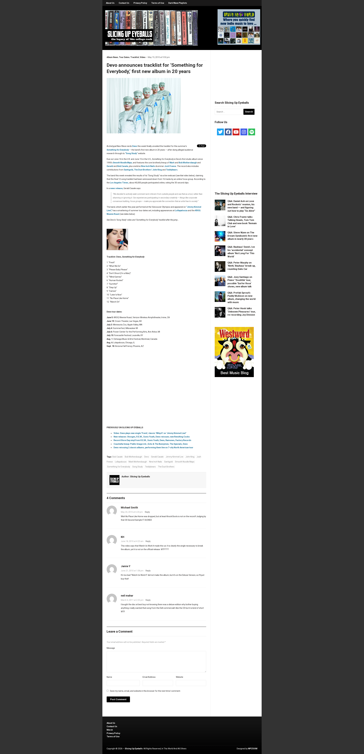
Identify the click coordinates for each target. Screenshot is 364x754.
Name (109, 677)
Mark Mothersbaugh (138, 462)
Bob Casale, (123, 166)
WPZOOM (252, 748)
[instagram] (243, 132)
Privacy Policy (140, 3)
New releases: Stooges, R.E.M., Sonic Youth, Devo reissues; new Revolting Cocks (152, 437)
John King (190, 457)
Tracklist (134, 57)
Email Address (149, 677)
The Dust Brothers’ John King (148, 170)
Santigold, (129, 170)
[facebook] (228, 132)
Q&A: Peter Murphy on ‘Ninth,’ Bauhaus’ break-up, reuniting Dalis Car (242, 265)
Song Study (137, 467)
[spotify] (251, 132)
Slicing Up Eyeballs (140, 476)
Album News (112, 57)
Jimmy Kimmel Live (174, 457)
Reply (147, 512)
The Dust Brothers (166, 467)
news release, (116, 188)
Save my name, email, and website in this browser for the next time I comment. (145, 691)
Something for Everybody (118, 150)
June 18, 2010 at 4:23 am (132, 541)
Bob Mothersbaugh (188, 162)
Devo (146, 457)
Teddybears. (172, 170)
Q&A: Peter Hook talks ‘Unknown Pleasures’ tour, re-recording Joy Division (242, 311)
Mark (171, 162)
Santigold (168, 462)
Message (111, 648)
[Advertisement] (236, 72)
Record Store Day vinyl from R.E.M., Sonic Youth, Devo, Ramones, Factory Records (152, 440)
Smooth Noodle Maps (184, 462)
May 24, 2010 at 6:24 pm (132, 512)
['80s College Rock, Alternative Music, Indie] (151, 28)
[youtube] (236, 132)
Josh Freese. (170, 166)
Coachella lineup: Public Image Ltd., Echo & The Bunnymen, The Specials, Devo (151, 444)
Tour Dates (124, 57)
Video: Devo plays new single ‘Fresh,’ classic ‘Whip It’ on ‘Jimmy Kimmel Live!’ (150, 433)
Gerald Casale (157, 457)
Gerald (110, 166)
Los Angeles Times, (119, 183)
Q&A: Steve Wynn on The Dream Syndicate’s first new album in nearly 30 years (242, 235)
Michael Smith (129, 507)
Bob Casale (117, 457)
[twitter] (220, 132)
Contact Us (124, 3)
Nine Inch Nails (148, 166)
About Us (110, 3)
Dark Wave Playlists (177, 3)
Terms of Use (157, 3)
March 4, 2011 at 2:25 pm (132, 600)
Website (179, 677)
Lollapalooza (181, 210)
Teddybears (150, 467)
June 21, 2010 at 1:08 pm (132, 571)
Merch (110, 730)
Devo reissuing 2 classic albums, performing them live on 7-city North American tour (153, 447)
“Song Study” (131, 153)
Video (142, 57)
